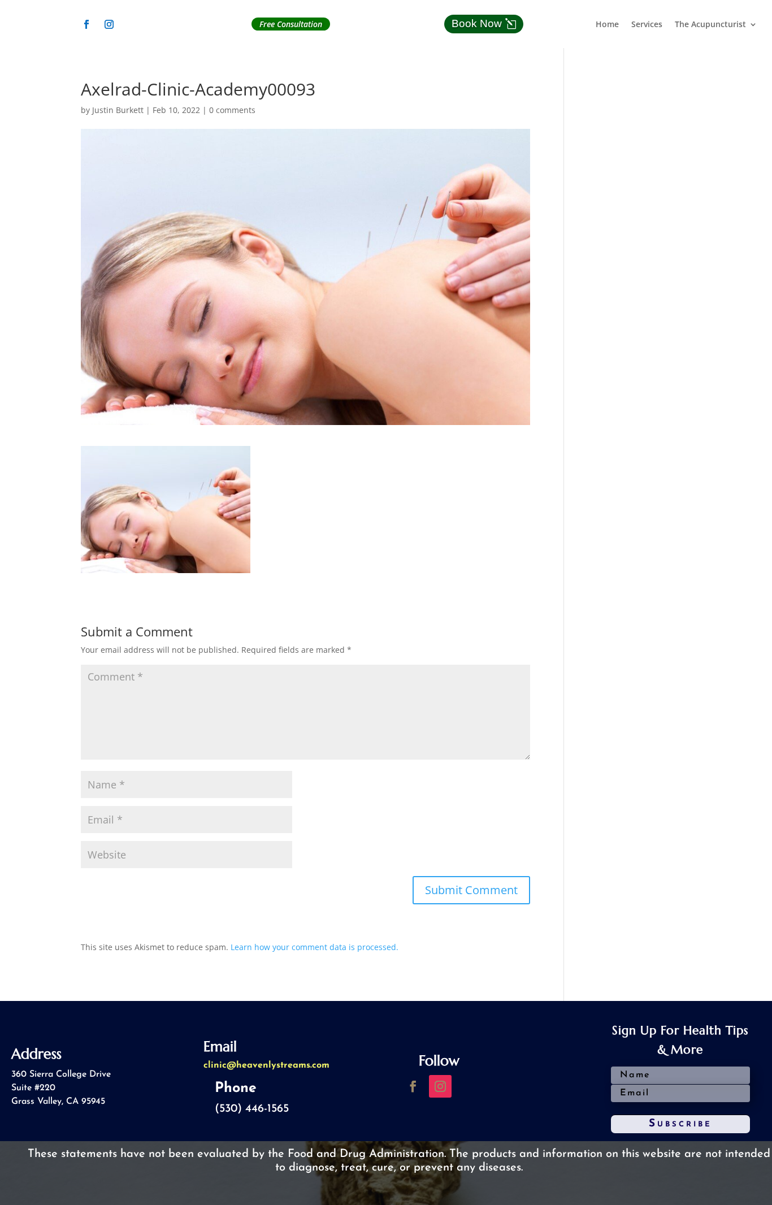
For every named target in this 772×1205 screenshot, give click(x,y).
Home (607, 24)
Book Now (477, 23)
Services (646, 24)
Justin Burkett (118, 110)
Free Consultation (290, 24)
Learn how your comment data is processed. (314, 947)
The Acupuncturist (710, 24)
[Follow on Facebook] (86, 24)
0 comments (232, 110)
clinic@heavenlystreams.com (266, 1065)
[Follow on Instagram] (109, 24)
